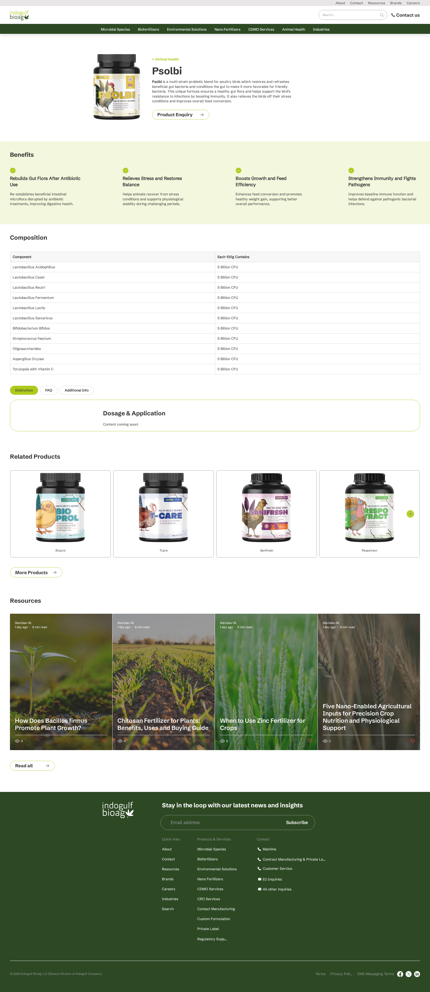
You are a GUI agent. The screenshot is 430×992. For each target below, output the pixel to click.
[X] (409, 974)
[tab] (24, 390)
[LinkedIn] (417, 974)
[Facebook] (400, 974)
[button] (115, 29)
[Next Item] (410, 514)
